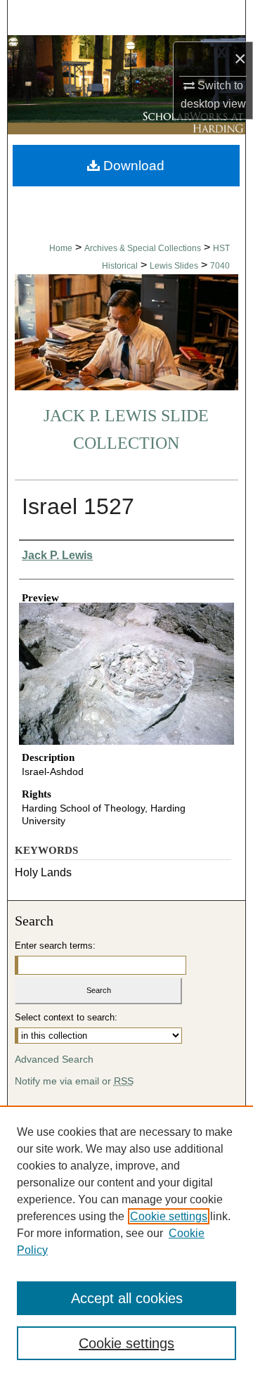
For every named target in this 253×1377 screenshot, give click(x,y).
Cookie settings (168, 1216)
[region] (126, 1241)
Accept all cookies (127, 1298)
